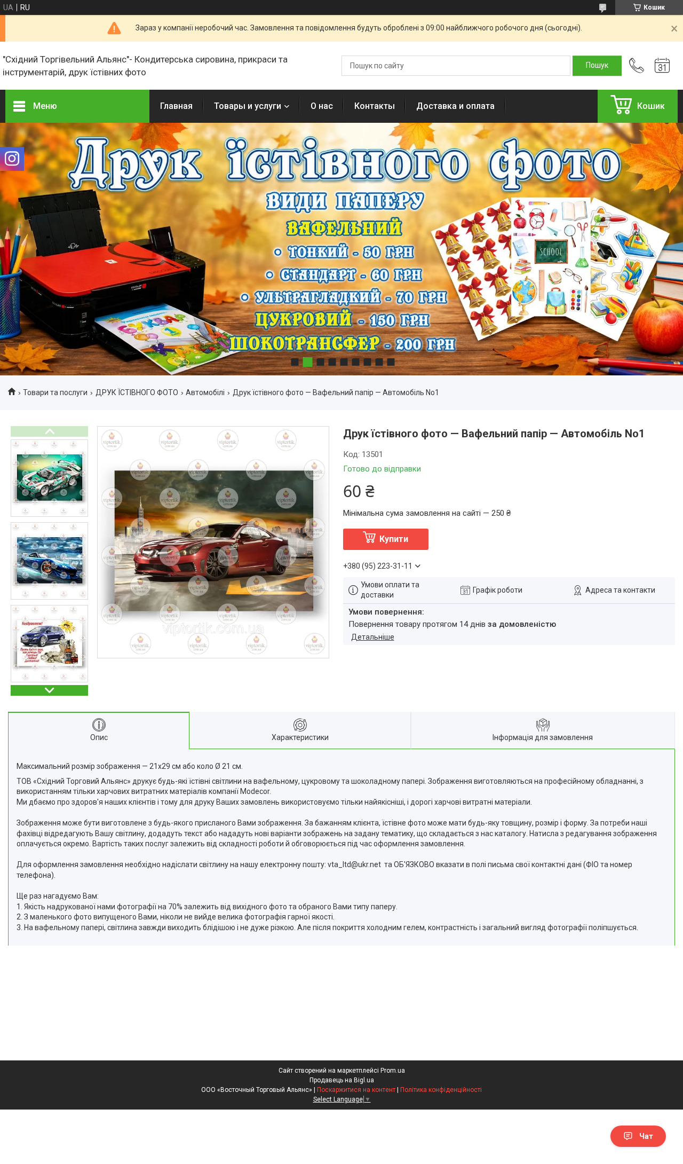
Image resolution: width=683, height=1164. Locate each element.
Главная (176, 106)
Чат (646, 1136)
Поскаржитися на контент (356, 1090)
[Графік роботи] (662, 65)
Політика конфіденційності (441, 1090)
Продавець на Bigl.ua (341, 1080)
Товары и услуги (247, 106)
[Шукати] (597, 66)
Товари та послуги (55, 392)
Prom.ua (392, 1070)
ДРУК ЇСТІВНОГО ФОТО (137, 392)
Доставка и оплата (455, 106)
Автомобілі (205, 392)
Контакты (374, 106)
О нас (322, 106)
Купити (393, 539)
